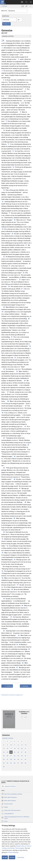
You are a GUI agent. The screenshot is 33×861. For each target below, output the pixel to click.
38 (8, 401)
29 (3, 311)
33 (15, 357)
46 (15, 479)
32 (30, 346)
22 (4, 256)
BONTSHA (5, 16)
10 (4, 130)
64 (17, 644)
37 (8, 392)
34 (4, 369)
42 (4, 438)
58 (12, 589)
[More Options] (30, 6)
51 (3, 539)
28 (4, 307)
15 (4, 190)
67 (17, 667)
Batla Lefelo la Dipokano (9, 797)
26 (9, 286)
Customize (20, 857)
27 (22, 288)
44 (15, 456)
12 (13, 151)
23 (9, 266)
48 (25, 502)
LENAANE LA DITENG (7, 738)
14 (13, 167)
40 (3, 412)
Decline (12, 857)
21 (26, 245)
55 (3, 571)
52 (7, 546)
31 (12, 337)
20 (12, 233)
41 (25, 426)
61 (11, 617)
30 (29, 318)
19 (3, 229)
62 (4, 630)
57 (18, 585)
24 (3, 40)
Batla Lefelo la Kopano (8, 801)
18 (15, 220)
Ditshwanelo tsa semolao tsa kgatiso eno (12, 695)
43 (28, 445)
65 (29, 649)
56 (3, 578)
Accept (5, 857)
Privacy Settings (13, 852)
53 (3, 552)
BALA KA (4, 11)
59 (4, 598)
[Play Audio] (22, 6)
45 (4, 468)
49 (14, 518)
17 (9, 213)
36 (25, 380)
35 (17, 371)
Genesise (4, 6)
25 (20, 279)
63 (19, 635)
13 (29, 160)
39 (26, 406)
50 (4, 532)
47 (20, 488)
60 (22, 605)
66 (23, 663)
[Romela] (26, 6)
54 (15, 559)
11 (9, 144)
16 (3, 201)
